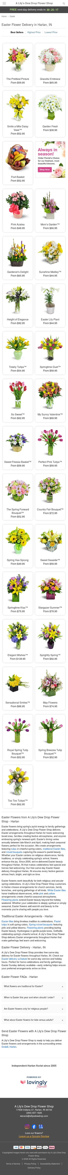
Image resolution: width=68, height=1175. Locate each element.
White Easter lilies (56, 890)
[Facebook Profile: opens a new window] (34, 1126)
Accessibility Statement (50, 1164)
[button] (61, 1168)
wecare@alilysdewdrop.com (34, 1115)
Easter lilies (7, 921)
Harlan (12, 1046)
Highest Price (34, 32)
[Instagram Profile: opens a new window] (27, 1126)
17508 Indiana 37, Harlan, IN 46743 (34, 1109)
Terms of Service (13, 1164)
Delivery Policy (34, 1168)
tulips (13, 848)
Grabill (5, 1046)
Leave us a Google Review (34, 1136)
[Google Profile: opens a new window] (41, 1126)
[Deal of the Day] (50, 160)
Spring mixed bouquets (41, 924)
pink (41, 893)
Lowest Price (51, 32)
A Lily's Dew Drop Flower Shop (34, 3)
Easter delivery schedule (14, 958)
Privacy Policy (30, 1164)
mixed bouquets (14, 852)
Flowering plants (10, 899)
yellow (51, 893)
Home (4, 16)
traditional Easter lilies (54, 848)
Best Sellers (17, 32)
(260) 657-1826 (34, 1112)
